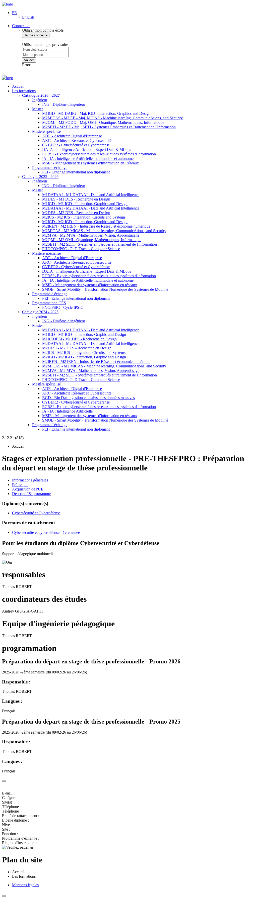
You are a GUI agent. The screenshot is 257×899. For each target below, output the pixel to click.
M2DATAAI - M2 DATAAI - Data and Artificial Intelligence (90, 208)
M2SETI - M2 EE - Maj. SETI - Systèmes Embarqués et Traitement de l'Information (109, 127)
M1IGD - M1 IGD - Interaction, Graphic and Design (84, 334)
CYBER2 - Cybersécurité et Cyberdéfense (76, 145)
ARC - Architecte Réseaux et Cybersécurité (76, 140)
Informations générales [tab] (30, 480)
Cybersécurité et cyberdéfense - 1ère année (46, 532)
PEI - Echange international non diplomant (76, 172)
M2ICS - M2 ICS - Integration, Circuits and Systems (83, 217)
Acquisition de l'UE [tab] (27, 489)
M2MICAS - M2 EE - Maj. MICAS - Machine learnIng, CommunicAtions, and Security (112, 118)
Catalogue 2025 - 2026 (40, 176)
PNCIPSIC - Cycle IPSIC (62, 307)
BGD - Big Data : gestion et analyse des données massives (88, 397)
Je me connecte (35, 35)
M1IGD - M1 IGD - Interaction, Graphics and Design (84, 204)
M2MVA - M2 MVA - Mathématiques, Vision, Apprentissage (90, 235)
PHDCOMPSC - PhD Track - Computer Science (81, 249)
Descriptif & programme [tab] (31, 493)
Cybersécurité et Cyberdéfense (36, 513)
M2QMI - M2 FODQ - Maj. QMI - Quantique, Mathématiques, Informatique (103, 122)
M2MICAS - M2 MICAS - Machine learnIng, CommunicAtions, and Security (104, 231)
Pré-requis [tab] (20, 484)
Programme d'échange (49, 167)
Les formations (24, 91)
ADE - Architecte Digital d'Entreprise (72, 136)
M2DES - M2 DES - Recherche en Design (76, 213)
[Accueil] (7, 4)
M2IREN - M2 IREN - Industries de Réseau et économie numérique (96, 226)
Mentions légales (25, 885)
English (28, 17)
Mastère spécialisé (46, 131)
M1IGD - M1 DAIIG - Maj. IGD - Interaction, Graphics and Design (96, 113)
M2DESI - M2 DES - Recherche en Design (76, 348)
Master (37, 109)
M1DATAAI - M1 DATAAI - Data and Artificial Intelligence (90, 194)
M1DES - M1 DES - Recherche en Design (76, 199)
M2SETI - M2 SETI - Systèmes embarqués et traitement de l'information (99, 244)
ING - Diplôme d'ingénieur (63, 104)
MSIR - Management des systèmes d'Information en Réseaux (90, 163)
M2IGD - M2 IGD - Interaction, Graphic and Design (84, 357)
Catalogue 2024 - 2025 (40, 312)
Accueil (18, 86)
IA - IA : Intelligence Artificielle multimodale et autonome (88, 158)
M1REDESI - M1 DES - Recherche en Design (79, 339)
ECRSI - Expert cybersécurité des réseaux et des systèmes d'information (99, 154)
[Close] (4, 781)
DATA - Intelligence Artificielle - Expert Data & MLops (86, 149)
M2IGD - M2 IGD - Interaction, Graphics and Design (84, 222)
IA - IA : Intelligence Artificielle (67, 411)
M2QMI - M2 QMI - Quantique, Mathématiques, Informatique (91, 240)
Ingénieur (39, 100)
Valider (29, 60)
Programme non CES (49, 303)
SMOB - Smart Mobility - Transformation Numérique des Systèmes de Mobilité (105, 289)
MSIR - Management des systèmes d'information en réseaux (89, 285)
